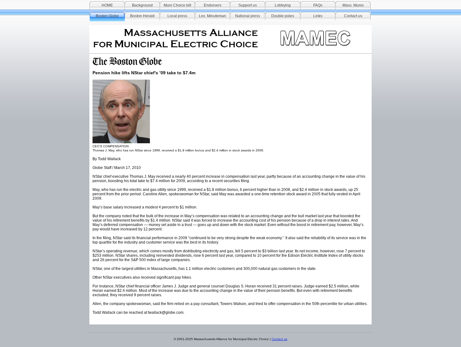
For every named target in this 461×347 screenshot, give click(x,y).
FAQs (317, 5)
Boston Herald (142, 16)
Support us (247, 5)
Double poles (282, 16)
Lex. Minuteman (212, 16)
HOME (107, 5)
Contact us (353, 16)
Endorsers (212, 5)
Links (317, 16)
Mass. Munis (353, 5)
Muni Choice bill (177, 5)
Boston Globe (107, 16)
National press (247, 16)
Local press (177, 16)
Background (142, 5)
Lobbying (283, 5)
